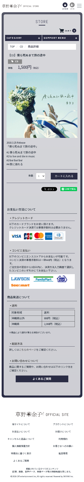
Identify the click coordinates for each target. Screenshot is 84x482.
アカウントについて (63, 424)
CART (70, 30)
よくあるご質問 (42, 379)
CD (16, 61)
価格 (10, 67)
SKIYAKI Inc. (68, 476)
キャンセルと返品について (21, 439)
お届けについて (63, 431)
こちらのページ (27, 349)
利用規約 (63, 439)
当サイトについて (21, 424)
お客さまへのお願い (63, 446)
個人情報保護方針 (21, 446)
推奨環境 (63, 453)
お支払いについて (21, 431)
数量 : (31, 175)
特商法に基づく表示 (21, 453)
